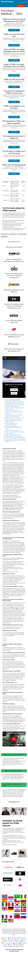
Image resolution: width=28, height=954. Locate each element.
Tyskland (4, 939)
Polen (24, 937)
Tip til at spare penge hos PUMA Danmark (15, 439)
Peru (18, 941)
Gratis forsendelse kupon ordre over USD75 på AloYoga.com (14, 276)
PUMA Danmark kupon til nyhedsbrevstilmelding (11, 424)
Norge (10, 944)
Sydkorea (9, 943)
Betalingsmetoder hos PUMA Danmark (14, 403)
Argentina (12, 941)
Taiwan (16, 943)
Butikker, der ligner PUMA (11, 426)
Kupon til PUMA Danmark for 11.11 (13, 430)
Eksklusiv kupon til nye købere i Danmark (14, 417)
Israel (5, 944)
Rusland (13, 946)
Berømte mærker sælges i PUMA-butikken (15, 437)
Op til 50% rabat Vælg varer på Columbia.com (14, 350)
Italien (6, 940)
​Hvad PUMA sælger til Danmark (12, 399)
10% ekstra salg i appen (14, 247)
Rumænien (17, 939)
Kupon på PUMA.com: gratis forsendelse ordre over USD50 (14, 50)
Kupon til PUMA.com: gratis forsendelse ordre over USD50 (14, 65)
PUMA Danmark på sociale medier (13, 419)
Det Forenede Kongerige (15, 937)
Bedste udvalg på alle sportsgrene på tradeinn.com (14, 260)
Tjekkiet (12, 940)
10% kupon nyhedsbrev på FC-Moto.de (14, 291)
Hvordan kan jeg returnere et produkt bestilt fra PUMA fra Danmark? (14, 415)
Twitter (4, 637)
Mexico (18, 940)
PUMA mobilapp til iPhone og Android (14, 436)
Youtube (4, 642)
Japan (3, 943)
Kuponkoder (20, 946)
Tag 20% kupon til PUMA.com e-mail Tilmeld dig (14, 152)
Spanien (5, 937)
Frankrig (24, 939)
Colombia (5, 941)
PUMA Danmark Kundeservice (12, 410)
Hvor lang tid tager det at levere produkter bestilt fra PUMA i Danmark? (15, 405)
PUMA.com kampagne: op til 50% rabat (14, 107)
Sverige (7, 946)
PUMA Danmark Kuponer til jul (12, 434)
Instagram (5, 640)
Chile (23, 940)
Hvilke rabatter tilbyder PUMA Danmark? (14, 402)
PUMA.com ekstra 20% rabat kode (14, 35)
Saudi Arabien (23, 943)
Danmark (16, 944)
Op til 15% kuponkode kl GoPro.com (14, 321)
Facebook (5, 639)
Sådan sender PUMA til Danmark (13, 400)
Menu (21, 5)
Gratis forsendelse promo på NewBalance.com (14, 336)
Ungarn (23, 944)
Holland (11, 939)
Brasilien (23, 941)
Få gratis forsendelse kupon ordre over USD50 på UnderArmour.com (14, 306)
